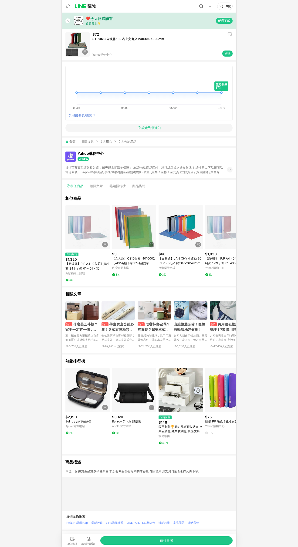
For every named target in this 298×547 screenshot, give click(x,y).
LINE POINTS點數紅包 (141, 522)
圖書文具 (88, 141)
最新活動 (96, 522)
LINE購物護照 (114, 522)
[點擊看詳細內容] (87, 227)
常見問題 (178, 522)
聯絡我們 (193, 522)
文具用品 (106, 141)
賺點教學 (164, 522)
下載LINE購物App (76, 522)
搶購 (227, 53)
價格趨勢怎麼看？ (84, 115)
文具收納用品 (127, 141)
